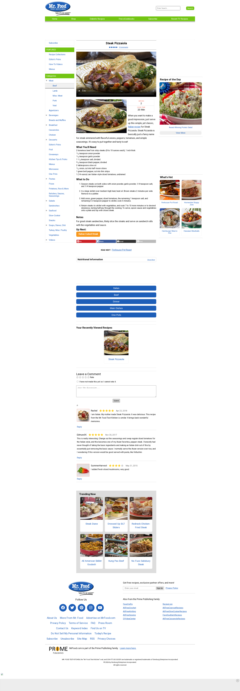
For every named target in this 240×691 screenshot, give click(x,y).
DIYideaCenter (129, 619)
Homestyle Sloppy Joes (191, 204)
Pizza (51, 184)
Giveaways (53, 154)
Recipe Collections (57, 54)
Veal (54, 105)
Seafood (52, 210)
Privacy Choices (106, 638)
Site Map (82, 638)
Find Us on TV (98, 628)
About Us (52, 617)
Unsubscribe (67, 638)
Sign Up (160, 588)
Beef (55, 86)
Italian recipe (134, 127)
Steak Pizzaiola (116, 359)
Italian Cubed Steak (88, 234)
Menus (52, 69)
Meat (51, 81)
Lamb (55, 91)
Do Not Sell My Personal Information (71, 633)
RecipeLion (167, 604)
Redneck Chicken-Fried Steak (141, 525)
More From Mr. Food (71, 617)
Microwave (53, 169)
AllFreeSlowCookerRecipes (175, 611)
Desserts (53, 140)
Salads (52, 201)
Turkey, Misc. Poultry (58, 230)
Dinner (116, 301)
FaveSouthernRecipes (172, 615)
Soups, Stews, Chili (57, 225)
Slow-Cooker (54, 215)
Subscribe (53, 43)
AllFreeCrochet (129, 608)
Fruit (51, 149)
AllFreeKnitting (129, 611)
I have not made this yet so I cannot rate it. (97, 381)
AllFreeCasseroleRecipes (174, 619)
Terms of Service (78, 623)
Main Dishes (116, 308)
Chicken (52, 135)
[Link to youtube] (100, 607)
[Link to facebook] (63, 607)
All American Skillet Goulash (92, 562)
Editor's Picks (55, 59)
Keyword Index (79, 628)
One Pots (116, 315)
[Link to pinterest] (81, 607)
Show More (151, 260)
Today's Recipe (102, 633)
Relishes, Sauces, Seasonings (56, 194)
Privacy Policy (58, 623)
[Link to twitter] (72, 607)
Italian (116, 288)
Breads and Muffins (57, 120)
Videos (52, 240)
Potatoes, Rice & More (59, 188)
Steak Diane (92, 523)
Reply (79, 427)
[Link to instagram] (90, 607)
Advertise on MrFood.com (100, 617)
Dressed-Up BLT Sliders (116, 525)
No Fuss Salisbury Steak (140, 562)
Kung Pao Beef (116, 560)
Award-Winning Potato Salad (180, 128)
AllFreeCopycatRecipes (173, 608)
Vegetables (54, 235)
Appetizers (54, 110)
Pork (55, 100)
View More (180, 133)
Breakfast (53, 125)
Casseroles (54, 130)
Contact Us (62, 628)
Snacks (52, 220)
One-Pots (53, 174)
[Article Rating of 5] (113, 47)
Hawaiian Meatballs (191, 231)
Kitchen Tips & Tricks (58, 159)
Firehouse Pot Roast (122, 250)
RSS (92, 638)
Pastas (52, 179)
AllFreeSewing (129, 615)
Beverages (53, 115)
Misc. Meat (57, 96)
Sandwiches (54, 206)
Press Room (105, 623)
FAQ (93, 623)
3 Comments (123, 47)
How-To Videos (55, 64)
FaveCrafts (128, 604)
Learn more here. (128, 648)
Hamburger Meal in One (169, 232)
